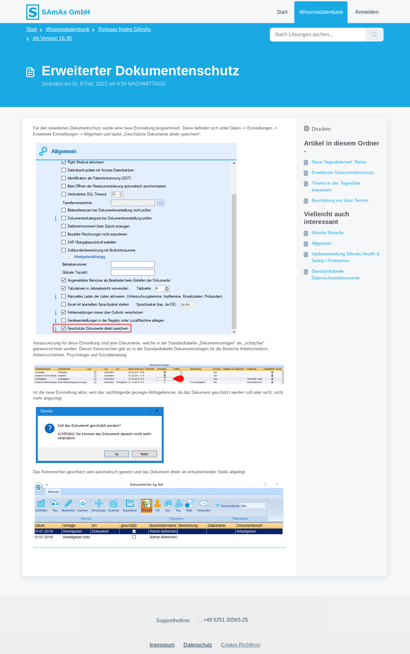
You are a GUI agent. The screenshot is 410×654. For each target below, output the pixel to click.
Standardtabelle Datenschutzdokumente (336, 274)
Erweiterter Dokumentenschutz (343, 172)
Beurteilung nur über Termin (340, 200)
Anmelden (367, 12)
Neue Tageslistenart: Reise (339, 161)
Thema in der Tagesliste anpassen (336, 186)
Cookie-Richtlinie (240, 645)
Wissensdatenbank (321, 12)
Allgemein (322, 243)
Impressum (162, 645)
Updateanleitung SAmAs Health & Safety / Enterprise (346, 257)
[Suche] (374, 35)
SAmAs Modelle (328, 232)
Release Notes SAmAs (124, 29)
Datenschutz (198, 645)
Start (282, 12)
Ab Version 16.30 (52, 38)
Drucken (321, 129)
